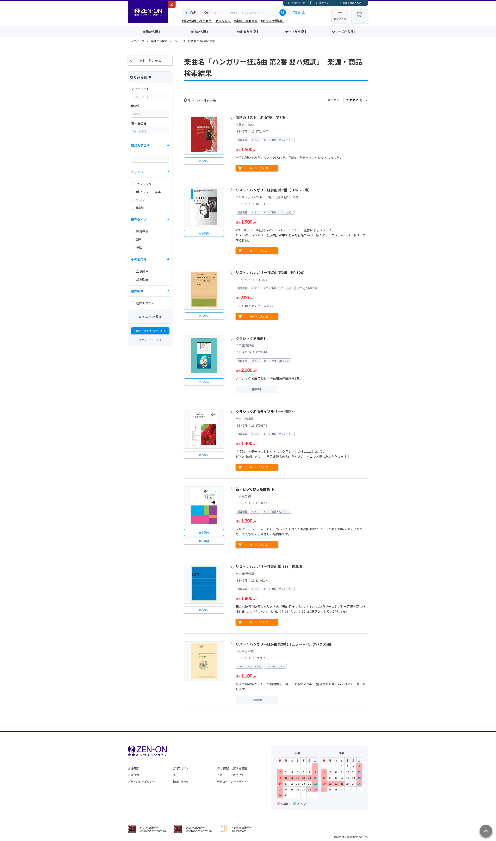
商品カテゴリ (140, 145)
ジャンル (137, 172)
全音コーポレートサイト (232, 781)
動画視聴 (204, 541)
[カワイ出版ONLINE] (172, 4)
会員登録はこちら (352, 2)
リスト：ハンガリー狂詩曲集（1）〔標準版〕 (271, 566)
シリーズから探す (344, 31)
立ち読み (204, 161)
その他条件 (138, 259)
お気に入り (340, 19)
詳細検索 (299, 12)
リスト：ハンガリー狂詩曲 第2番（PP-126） (271, 272)
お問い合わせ (180, 781)
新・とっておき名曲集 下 (255, 489)
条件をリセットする (150, 340)
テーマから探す (296, 31)
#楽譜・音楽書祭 (246, 20)
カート (359, 19)
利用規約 (133, 775)
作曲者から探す (248, 31)
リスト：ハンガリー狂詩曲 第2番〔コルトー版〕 (274, 189)
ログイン (324, 2)
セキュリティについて (230, 775)
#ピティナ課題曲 (272, 20)
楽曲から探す (200, 31)
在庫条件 (137, 291)
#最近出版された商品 (197, 20)
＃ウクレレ (223, 20)
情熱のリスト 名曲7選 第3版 (260, 117)
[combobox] (246, 12)
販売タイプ (138, 219)
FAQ (174, 775)
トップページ (136, 41)
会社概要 (133, 768)
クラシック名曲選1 (251, 338)
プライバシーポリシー (141, 781)
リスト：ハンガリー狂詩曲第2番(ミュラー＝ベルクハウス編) (283, 643)
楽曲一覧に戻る (150, 60)
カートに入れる (258, 168)
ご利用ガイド (298, 2)
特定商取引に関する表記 (232, 768)
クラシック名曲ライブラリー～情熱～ (265, 411)
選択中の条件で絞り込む (150, 331)
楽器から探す (152, 31)
